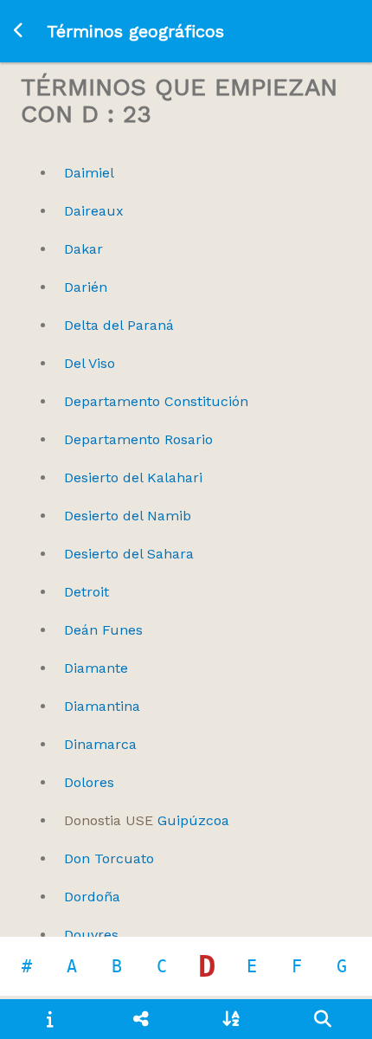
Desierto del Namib (127, 515)
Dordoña (92, 896)
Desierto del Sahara (129, 553)
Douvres (91, 934)
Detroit (86, 592)
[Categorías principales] (140, 1019)
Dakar (83, 249)
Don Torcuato (109, 858)
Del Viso (89, 363)
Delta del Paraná (119, 325)
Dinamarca (100, 744)
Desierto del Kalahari (133, 477)
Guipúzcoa (146, 820)
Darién (85, 287)
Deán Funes (103, 630)
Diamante (96, 668)
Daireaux (94, 211)
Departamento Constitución (156, 401)
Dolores (89, 782)
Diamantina (102, 706)
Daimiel (89, 173)
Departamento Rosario (138, 439)
